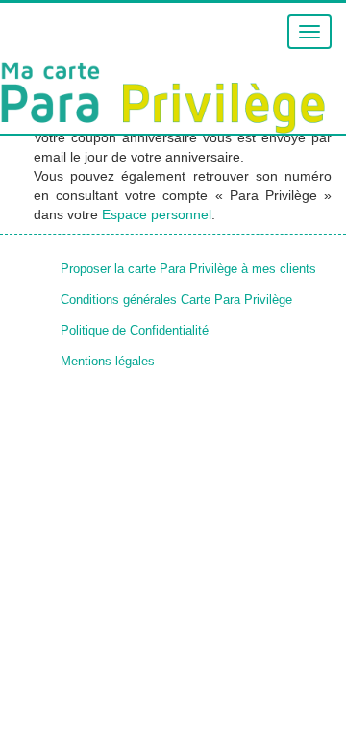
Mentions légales (108, 361)
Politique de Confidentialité (135, 330)
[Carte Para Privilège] (163, 94)
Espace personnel (156, 214)
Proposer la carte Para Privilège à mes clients (188, 269)
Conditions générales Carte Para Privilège (176, 299)
